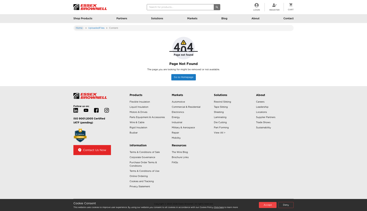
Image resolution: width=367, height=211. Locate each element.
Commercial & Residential (186, 107)
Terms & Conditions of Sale (145, 152)
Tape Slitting (221, 107)
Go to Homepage (183, 77)
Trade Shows (263, 122)
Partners (121, 18)
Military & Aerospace (183, 127)
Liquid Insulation (139, 107)
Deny (286, 205)
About (255, 18)
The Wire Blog (180, 152)
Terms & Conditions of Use (144, 171)
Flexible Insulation (140, 101)
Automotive (178, 101)
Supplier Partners (265, 117)
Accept (268, 205)
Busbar (134, 132)
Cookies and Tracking (142, 181)
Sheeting (219, 112)
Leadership (262, 107)
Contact (288, 18)
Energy (176, 117)
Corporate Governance (142, 157)
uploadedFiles (96, 28)
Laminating (220, 117)
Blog (224, 18)
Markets (192, 18)
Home (79, 28)
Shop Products (82, 18)
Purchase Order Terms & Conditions (143, 164)
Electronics (178, 112)
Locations (261, 112)
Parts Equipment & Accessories (147, 117)
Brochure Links (180, 157)
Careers (260, 101)
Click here (219, 207)
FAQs (175, 162)
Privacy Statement (140, 186)
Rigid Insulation (138, 127)
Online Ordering (139, 176)
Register (274, 10)
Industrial (177, 122)
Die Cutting (220, 122)
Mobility (176, 137)
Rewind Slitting (222, 101)
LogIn (256, 10)
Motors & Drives (138, 112)
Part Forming (221, 127)
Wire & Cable (137, 122)
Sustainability (263, 127)
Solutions (157, 18)
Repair (175, 132)
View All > (219, 132)
